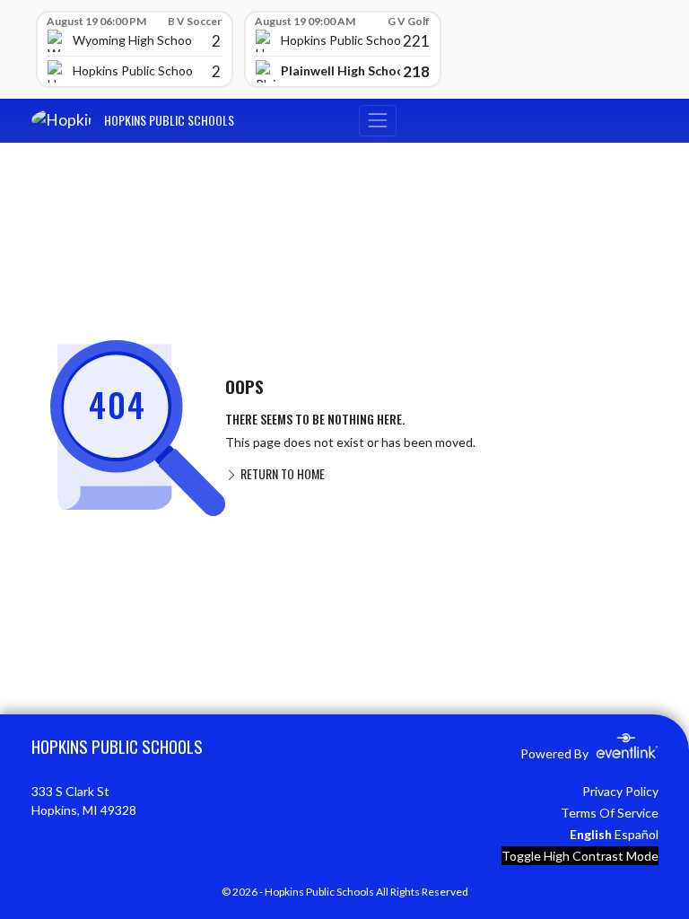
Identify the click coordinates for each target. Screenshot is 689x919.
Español (636, 834)
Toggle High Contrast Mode (579, 855)
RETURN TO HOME (281, 473)
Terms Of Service (609, 812)
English (591, 834)
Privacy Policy (620, 791)
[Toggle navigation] (378, 120)
